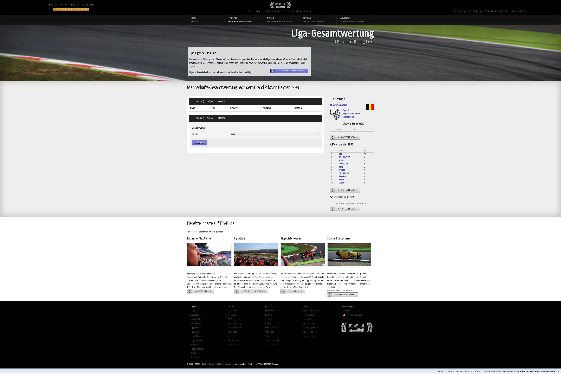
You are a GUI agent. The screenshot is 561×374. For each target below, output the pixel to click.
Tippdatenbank (197, 349)
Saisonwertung (234, 323)
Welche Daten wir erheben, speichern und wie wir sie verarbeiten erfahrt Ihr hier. (528, 371)
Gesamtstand (196, 323)
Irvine (341, 179)
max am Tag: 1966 (310, 332)
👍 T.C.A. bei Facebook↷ (353, 315)
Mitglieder (269, 311)
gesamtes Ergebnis (347, 137)
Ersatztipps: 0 (348, 117)
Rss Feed (346, 311)
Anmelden (195, 315)
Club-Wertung (271, 327)
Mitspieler (195, 344)
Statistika (195, 357)
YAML (250, 364)
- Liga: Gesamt (197, 340)
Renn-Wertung (197, 319)
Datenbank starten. (345, 294)
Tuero (341, 183)
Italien (221, 101)
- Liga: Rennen (196, 336)
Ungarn (198, 101)
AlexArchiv (232, 315)
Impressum (225, 364)
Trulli (342, 170)
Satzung (269, 319)
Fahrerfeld (232, 332)
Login (193, 311)
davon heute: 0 (309, 315)
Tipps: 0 (346, 110)
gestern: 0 (307, 319)
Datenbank (232, 344)
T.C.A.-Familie (270, 344)
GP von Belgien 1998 (338, 105)
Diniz (341, 167)
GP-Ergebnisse (234, 319)
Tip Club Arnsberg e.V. (211, 364)
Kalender (231, 336)
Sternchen (269, 336)
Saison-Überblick (235, 327)
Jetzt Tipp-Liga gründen (253, 291)
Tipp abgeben (196, 327)
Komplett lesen (203, 291)
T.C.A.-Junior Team (272, 340)
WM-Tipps (269, 332)
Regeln (193, 353)
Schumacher (344, 157)
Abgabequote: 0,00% (351, 113)
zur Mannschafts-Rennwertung (291, 71)
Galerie (268, 323)
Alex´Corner (232, 311)
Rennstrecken (233, 340)
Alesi (341, 160)
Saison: (195, 134)
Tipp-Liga (195, 332)
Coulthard (344, 173)
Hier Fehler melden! (72, 9)
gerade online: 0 (309, 323)
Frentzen (343, 163)
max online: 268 (309, 336)
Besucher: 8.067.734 (311, 311)
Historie (268, 315)
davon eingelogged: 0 (312, 327)
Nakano (342, 176)
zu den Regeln (295, 291)
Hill (340, 154)
